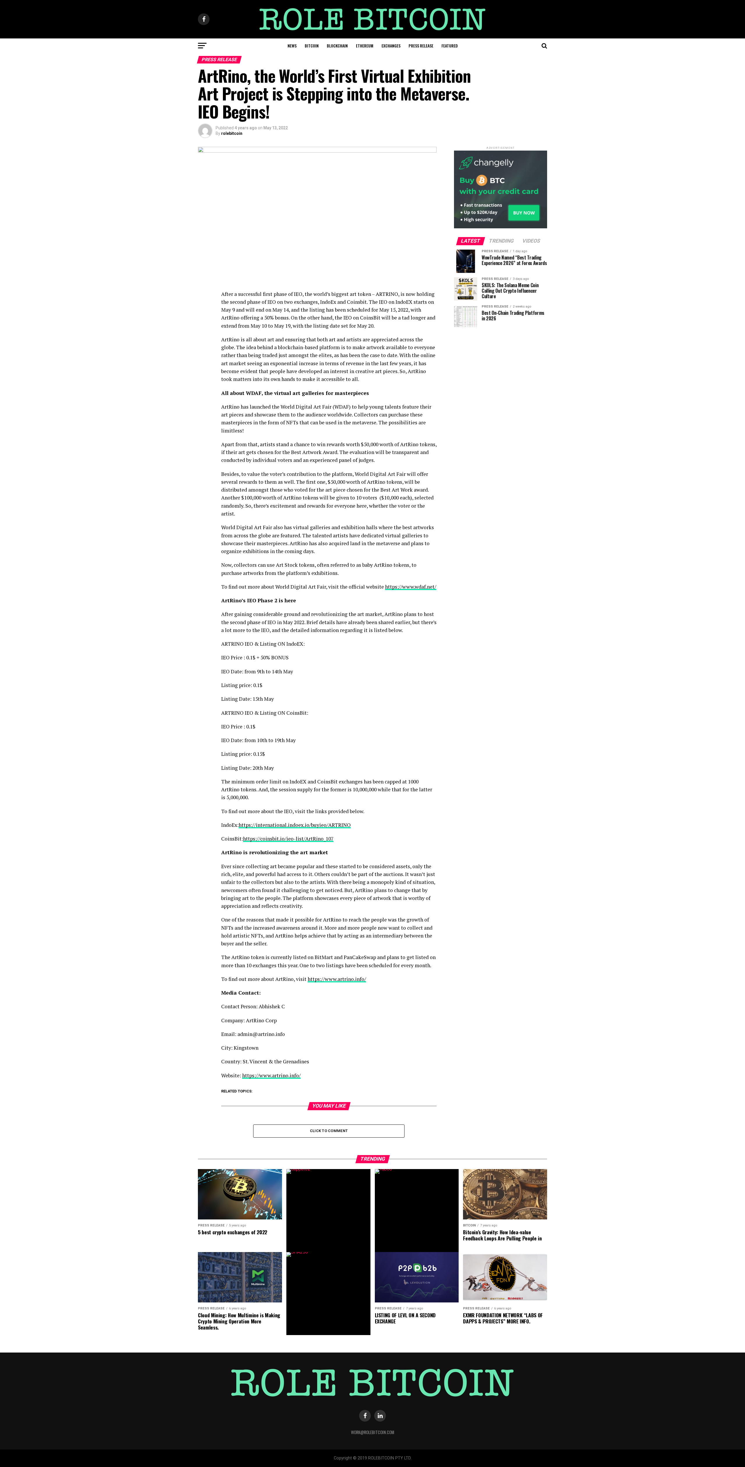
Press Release (421, 46)
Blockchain (337, 46)
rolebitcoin (231, 133)
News (292, 46)
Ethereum (364, 46)
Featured (449, 46)
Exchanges (391, 46)
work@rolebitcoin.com (372, 1432)
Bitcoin (312, 46)
